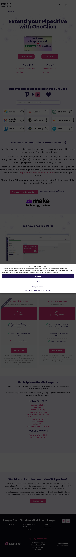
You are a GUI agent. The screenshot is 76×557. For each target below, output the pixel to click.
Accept (38, 276)
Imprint (48, 290)
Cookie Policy (29, 290)
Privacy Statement (39, 290)
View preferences (38, 287)
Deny (38, 281)
